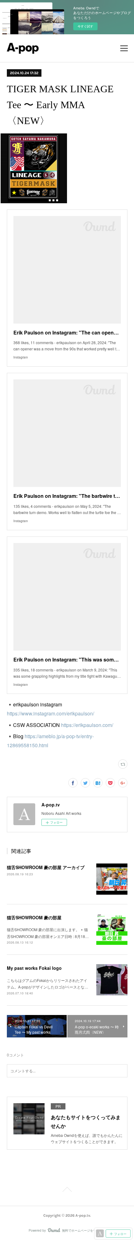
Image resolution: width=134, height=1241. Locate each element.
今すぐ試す (85, 26)
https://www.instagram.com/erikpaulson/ (50, 713)
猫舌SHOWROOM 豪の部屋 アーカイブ (45, 867)
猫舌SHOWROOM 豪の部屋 (34, 917)
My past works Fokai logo (34, 968)
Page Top (67, 1190)
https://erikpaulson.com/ (87, 725)
